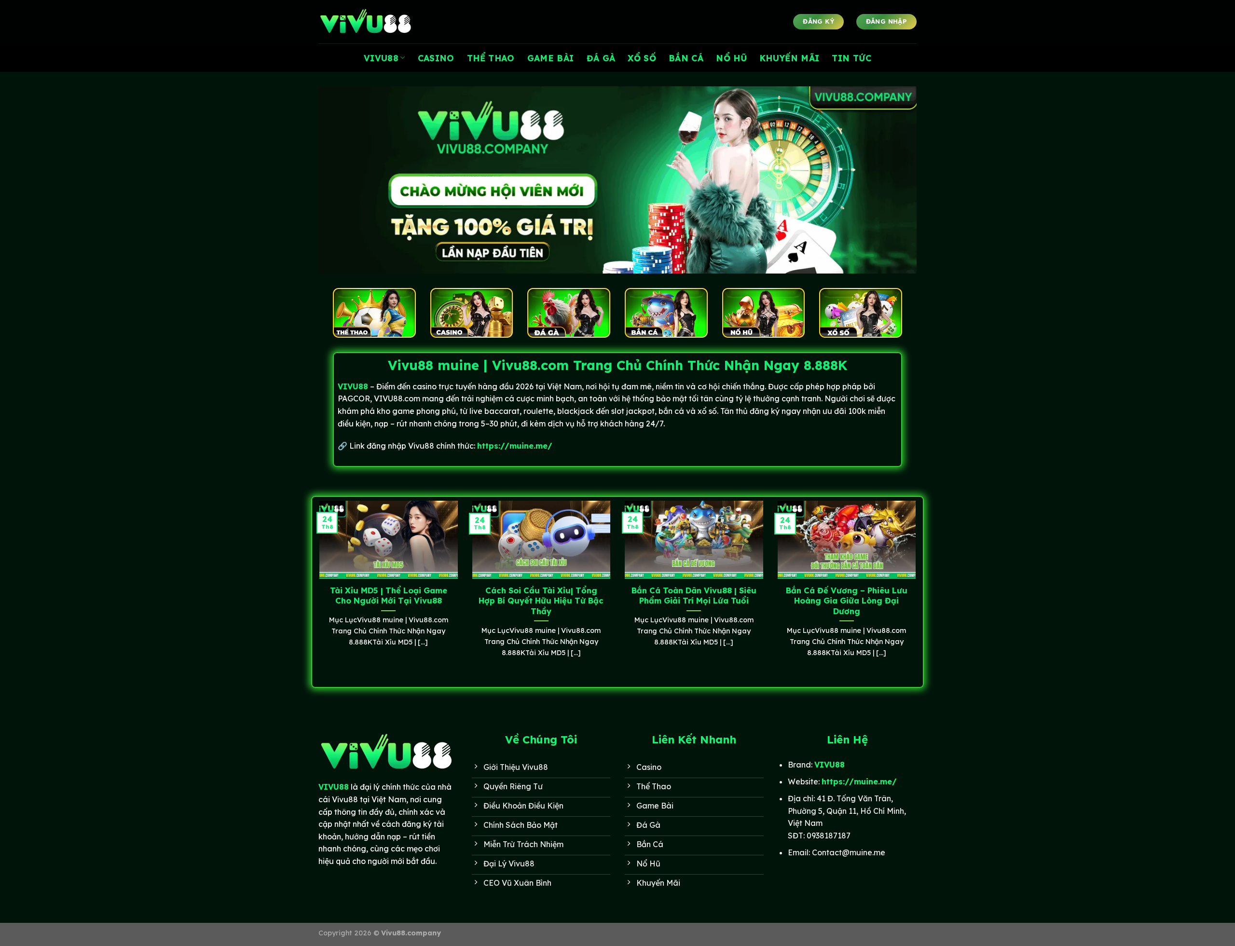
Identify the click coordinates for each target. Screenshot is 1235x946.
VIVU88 (381, 58)
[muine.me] (366, 22)
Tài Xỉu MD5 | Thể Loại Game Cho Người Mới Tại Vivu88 (388, 595)
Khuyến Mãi (789, 58)
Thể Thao (491, 58)
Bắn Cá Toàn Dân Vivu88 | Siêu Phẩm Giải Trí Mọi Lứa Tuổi (693, 595)
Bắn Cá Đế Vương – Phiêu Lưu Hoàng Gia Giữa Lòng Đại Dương (846, 600)
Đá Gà (601, 58)
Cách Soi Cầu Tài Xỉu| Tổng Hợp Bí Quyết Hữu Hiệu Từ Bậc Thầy (541, 600)
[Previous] (317, 591)
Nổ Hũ (731, 58)
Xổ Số (642, 58)
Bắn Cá (686, 58)
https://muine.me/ (514, 446)
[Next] (917, 591)
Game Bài (550, 58)
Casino (436, 58)
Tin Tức (851, 58)
